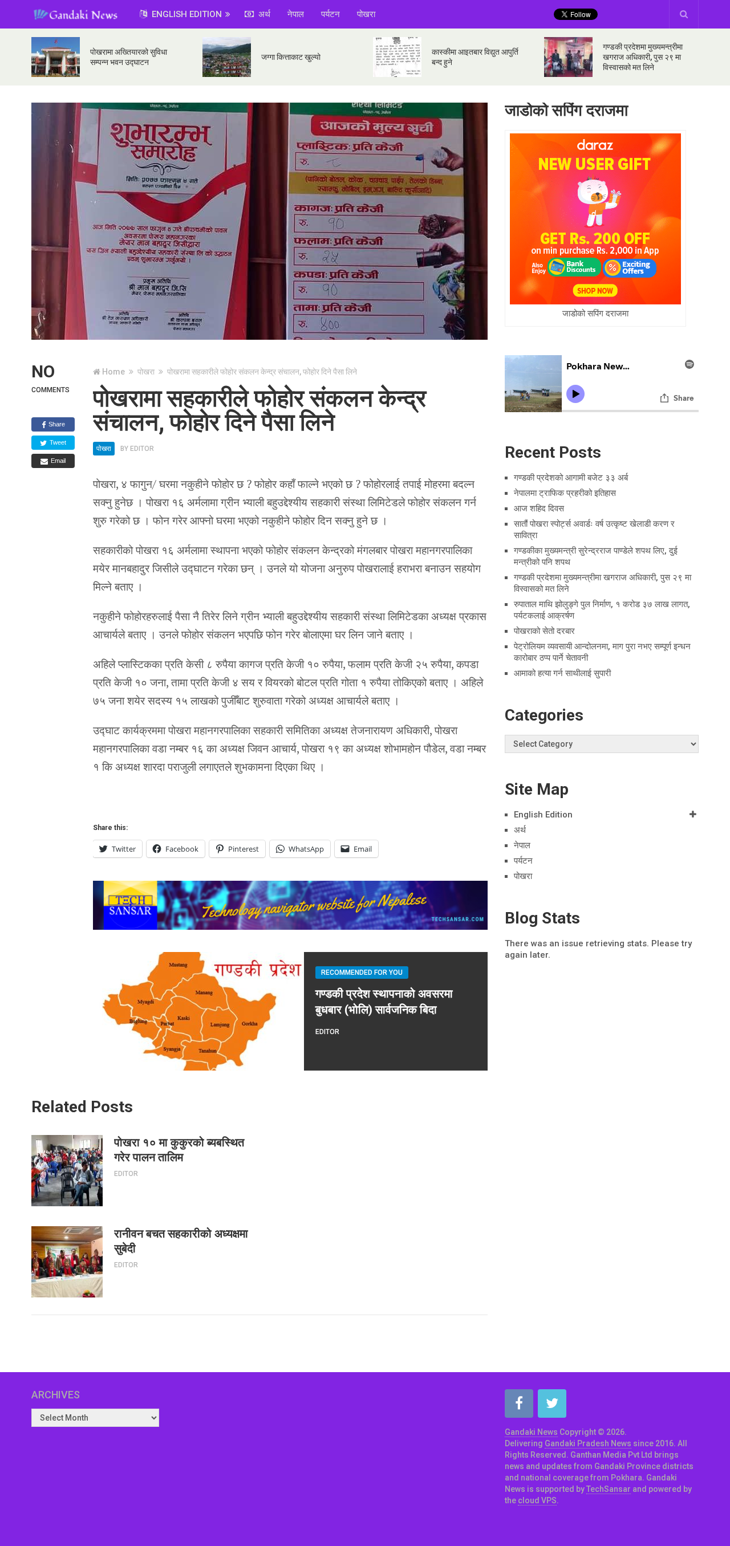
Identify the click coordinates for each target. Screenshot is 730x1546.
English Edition (185, 14)
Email (57, 460)
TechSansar (608, 1489)
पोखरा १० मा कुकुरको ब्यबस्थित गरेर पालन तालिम (179, 1150)
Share (56, 424)
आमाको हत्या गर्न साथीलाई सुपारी (562, 673)
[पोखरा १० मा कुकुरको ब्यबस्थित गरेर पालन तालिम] (67, 1170)
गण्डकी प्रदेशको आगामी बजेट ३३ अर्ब (571, 478)
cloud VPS (537, 1500)
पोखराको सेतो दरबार (544, 631)
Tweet (57, 442)
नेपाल (295, 14)
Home (113, 371)
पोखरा (366, 14)
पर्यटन (330, 14)
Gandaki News (531, 1432)
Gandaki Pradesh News (588, 1443)
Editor (142, 449)
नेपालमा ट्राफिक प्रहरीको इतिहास (565, 493)
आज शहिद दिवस (539, 508)
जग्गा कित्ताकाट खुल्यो (291, 57)
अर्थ (263, 14)
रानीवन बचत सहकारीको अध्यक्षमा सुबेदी (181, 1241)
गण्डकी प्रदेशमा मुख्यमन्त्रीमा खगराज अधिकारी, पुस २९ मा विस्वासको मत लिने (643, 57)
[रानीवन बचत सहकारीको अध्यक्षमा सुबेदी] (67, 1261)
